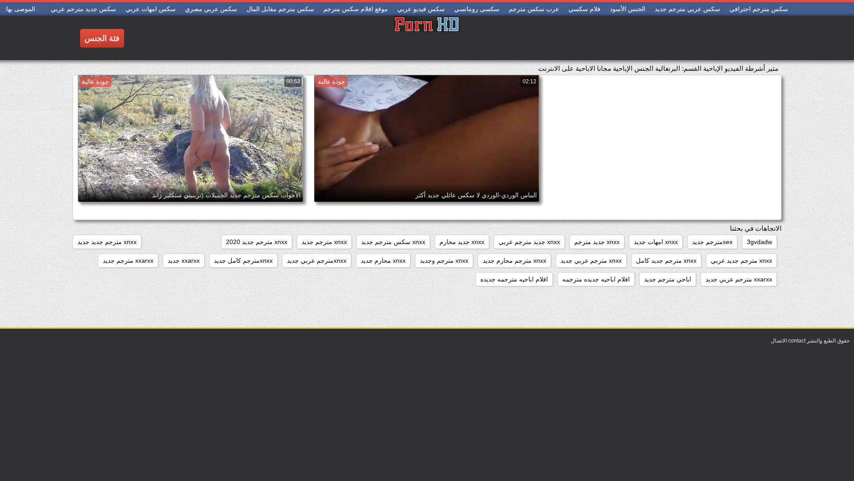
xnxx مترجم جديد (324, 241)
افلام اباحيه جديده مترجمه (596, 279)
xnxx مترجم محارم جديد (514, 260)
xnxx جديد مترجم (597, 241)
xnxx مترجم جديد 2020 (256, 241)
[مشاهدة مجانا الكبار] (427, 38)
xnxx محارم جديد (383, 260)
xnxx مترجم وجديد (444, 260)
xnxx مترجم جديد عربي (741, 260)
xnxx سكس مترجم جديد (393, 241)
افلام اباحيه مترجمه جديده (514, 279)
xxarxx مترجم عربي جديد (738, 279)
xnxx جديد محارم (461, 241)
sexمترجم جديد (712, 241)
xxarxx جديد (184, 260)
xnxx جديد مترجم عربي (529, 241)
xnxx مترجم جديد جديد (107, 241)
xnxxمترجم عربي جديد (316, 260)
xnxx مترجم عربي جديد (591, 260)
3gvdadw (759, 241)
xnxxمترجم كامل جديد (243, 260)
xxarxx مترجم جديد (128, 260)
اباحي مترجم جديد (667, 279)
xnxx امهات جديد (656, 241)
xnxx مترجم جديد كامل (666, 260)
